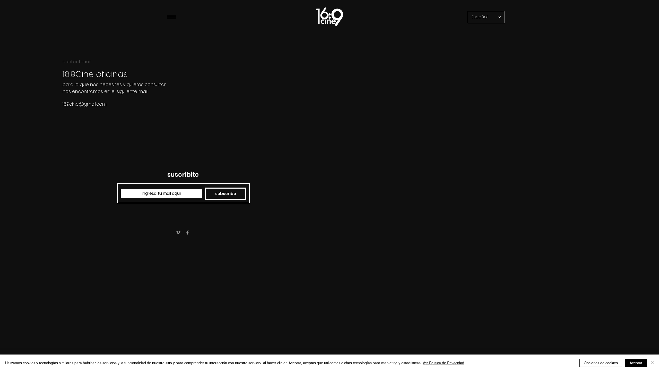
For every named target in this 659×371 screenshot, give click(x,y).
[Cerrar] (653, 363)
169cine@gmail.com (85, 104)
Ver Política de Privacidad (443, 362)
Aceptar (636, 362)
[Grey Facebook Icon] (187, 232)
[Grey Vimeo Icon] (178, 232)
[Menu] (171, 17)
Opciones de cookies (601, 362)
